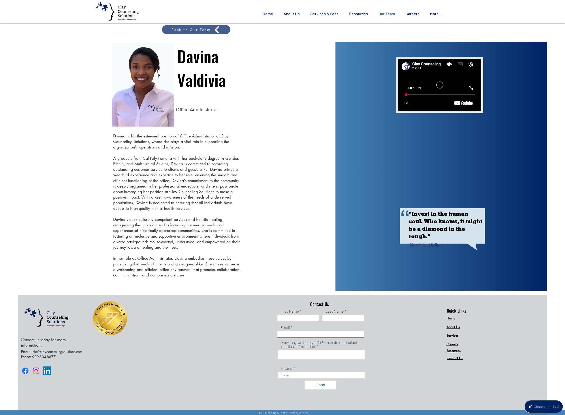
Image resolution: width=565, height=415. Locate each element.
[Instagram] (36, 370)
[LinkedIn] (47, 370)
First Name (289, 311)
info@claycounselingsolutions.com (57, 351)
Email (285, 327)
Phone (286, 368)
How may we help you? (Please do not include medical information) (319, 344)
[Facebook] (25, 370)
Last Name (334, 311)
